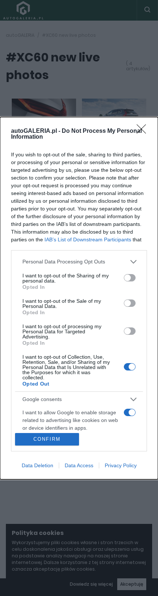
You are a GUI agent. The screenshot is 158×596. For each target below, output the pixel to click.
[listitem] (79, 262)
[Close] (144, 131)
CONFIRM (47, 439)
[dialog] (79, 298)
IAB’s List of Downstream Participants (87, 239)
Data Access (79, 465)
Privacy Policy (121, 465)
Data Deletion (37, 465)
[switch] (130, 277)
